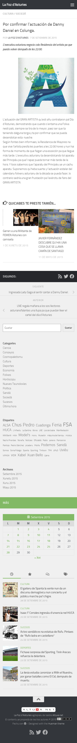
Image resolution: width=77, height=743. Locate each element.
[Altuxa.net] (38, 711)
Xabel (22, 455)
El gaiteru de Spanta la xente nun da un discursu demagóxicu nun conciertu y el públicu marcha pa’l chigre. (43, 592)
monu (34, 435)
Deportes (8, 366)
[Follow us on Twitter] (66, 276)
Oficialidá (37, 440)
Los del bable (49, 430)
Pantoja (6, 445)
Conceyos (8, 352)
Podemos (48, 445)
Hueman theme (56, 723)
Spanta (26, 450)
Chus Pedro (23, 425)
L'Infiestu (17, 430)
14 (8, 541)
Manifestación (62, 430)
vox (13, 455)
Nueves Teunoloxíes (15, 384)
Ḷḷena (46, 455)
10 (38, 535)
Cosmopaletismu (13, 357)
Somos (6, 450)
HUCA (7, 430)
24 (38, 546)
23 (28, 546)
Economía (8, 370)
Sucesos (8, 402)
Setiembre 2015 (12, 474)
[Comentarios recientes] (47, 574)
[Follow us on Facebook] (72, 276)
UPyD (55, 450)
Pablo (45, 440)
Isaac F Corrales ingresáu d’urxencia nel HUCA (47, 612)
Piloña (37, 445)
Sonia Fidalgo (15, 450)
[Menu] (72, 4)
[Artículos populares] (30, 574)
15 (18, 541)
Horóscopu (9, 379)
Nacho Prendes (9, 440)
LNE (40, 430)
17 (38, 541)
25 (48, 546)
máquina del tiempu (55, 435)
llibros (35, 430)
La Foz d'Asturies (14, 4)
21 (8, 546)
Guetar (68, 327)
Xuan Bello (35, 455)
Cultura (8, 13)
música (69, 435)
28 (8, 552)
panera (52, 440)
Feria (56, 425)
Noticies (28, 440)
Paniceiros (61, 440)
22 (18, 546)
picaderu (29, 445)
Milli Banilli (7, 435)
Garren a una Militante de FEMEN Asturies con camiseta (17, 235)
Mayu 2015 (9, 487)
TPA (50, 450)
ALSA (6, 425)
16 (28, 541)
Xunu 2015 (9, 483)
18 (48, 541)
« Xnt (37, 557)
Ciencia (7, 348)
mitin (15, 435)
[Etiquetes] (65, 574)
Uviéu (64, 450)
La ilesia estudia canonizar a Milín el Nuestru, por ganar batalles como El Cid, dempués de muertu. (46, 676)
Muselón (42, 435)
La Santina (26, 430)
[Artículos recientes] (12, 574)
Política (7, 388)
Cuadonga (43, 425)
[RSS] (60, 276)
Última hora (9, 406)
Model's (24, 435)
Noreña (21, 440)
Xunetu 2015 (10, 478)
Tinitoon (43, 450)
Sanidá (6, 393)
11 (48, 535)
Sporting (34, 450)
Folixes (7, 375)
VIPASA (6, 455)
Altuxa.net (58, 715)
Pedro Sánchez (17, 445)
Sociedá (21, 13)
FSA (67, 424)
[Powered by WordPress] (25, 723)
